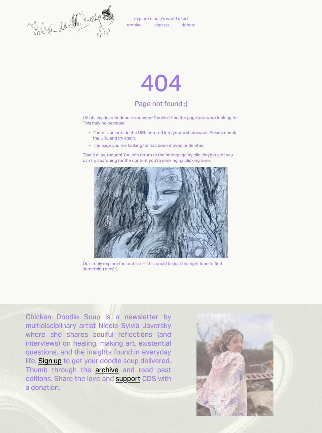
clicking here (206, 155)
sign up (161, 25)
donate (188, 25)
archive (134, 25)
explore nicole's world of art (161, 18)
